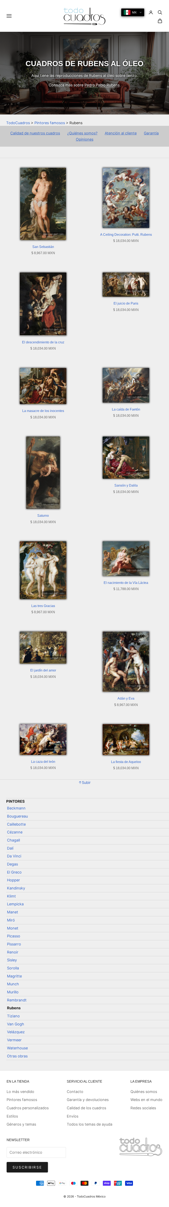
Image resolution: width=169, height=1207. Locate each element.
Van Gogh (15, 1024)
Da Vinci (14, 856)
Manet (12, 912)
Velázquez (16, 1032)
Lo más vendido (20, 1091)
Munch (13, 984)
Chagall (13, 840)
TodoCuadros (18, 123)
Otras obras (17, 1056)
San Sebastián (43, 247)
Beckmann (16, 808)
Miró (11, 920)
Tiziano (13, 1016)
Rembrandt (17, 1000)
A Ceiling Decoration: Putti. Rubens (126, 234)
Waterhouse (17, 1048)
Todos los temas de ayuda (89, 1124)
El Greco (14, 872)
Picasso (13, 936)
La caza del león (43, 761)
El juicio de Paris (126, 303)
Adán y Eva (125, 698)
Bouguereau (17, 816)
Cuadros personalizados (28, 1108)
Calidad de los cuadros (86, 1108)
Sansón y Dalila (126, 485)
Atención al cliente (121, 133)
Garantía (151, 133)
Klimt (11, 896)
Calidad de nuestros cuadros (35, 133)
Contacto (75, 1091)
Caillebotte (16, 824)
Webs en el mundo (146, 1099)
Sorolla (13, 968)
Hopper (13, 880)
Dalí (10, 848)
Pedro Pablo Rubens (102, 85)
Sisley (12, 960)
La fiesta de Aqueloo (126, 762)
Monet (12, 928)
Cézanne (14, 832)
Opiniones (84, 139)
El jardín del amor (43, 670)
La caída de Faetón (126, 409)
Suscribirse (27, 1167)
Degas (12, 864)
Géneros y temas (21, 1124)
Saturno (43, 515)
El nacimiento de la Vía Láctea (126, 582)
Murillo (13, 992)
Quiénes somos (143, 1091)
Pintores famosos (49, 123)
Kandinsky (16, 888)
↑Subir (84, 782)
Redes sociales (143, 1108)
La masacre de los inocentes (43, 411)
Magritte (14, 976)
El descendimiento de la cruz (43, 342)
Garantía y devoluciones (88, 1099)
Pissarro (14, 944)
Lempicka (15, 904)
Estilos (12, 1116)
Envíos (72, 1116)
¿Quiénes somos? (82, 133)
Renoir (12, 952)
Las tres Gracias (43, 606)
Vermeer (14, 1040)
